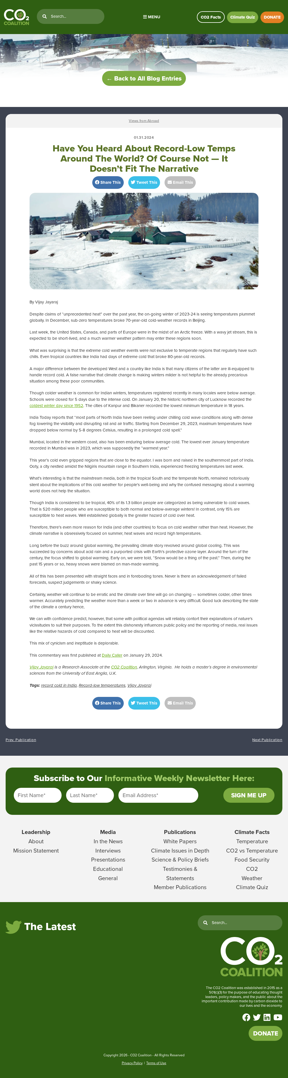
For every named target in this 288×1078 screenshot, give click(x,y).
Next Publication (267, 739)
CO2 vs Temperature (252, 850)
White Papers (180, 841)
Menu (153, 17)
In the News (108, 841)
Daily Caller (112, 655)
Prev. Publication (21, 739)
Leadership (36, 832)
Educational (108, 869)
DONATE (272, 17)
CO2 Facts (211, 17)
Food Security (252, 859)
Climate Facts (252, 832)
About (36, 841)
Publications (180, 832)
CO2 (252, 869)
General (108, 878)
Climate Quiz (242, 17)
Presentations (108, 859)
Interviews (108, 850)
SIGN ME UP (248, 795)
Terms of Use (156, 1063)
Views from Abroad (144, 121)
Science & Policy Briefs (180, 859)
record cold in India (59, 685)
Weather (252, 878)
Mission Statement (36, 850)
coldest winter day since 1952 (56, 405)
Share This (110, 182)
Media (108, 832)
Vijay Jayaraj (41, 667)
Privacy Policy (132, 1063)
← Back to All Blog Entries (144, 78)
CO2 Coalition (124, 667)
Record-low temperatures (102, 685)
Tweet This (146, 182)
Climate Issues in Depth (180, 850)
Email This (182, 182)
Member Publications (180, 887)
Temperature (252, 841)
